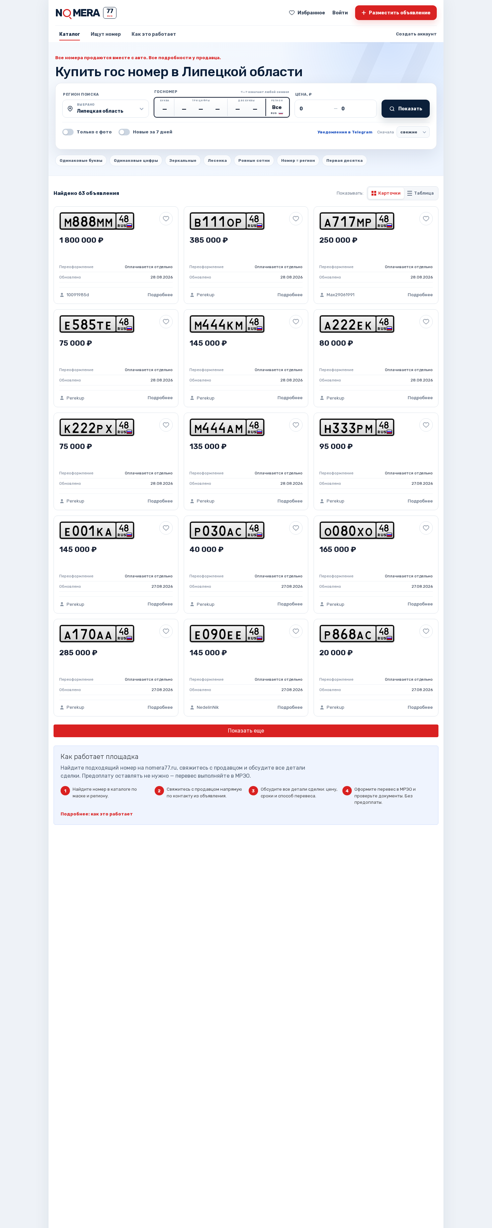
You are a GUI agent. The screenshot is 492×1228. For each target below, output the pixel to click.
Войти (340, 13)
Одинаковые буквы (81, 160)
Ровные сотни (254, 160)
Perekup (206, 294)
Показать (410, 109)
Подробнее (160, 294)
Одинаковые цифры (136, 160)
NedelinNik (208, 707)
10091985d (78, 294)
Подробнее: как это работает (97, 813)
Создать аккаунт (416, 33)
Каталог (69, 34)
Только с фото (94, 131)
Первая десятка (344, 160)
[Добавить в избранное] (166, 218)
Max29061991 (340, 294)
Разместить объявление (395, 12)
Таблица (424, 193)
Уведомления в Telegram (345, 132)
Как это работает (154, 34)
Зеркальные (182, 160)
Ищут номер (106, 34)
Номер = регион (298, 160)
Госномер (166, 92)
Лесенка (217, 160)
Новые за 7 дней (152, 131)
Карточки (389, 193)
